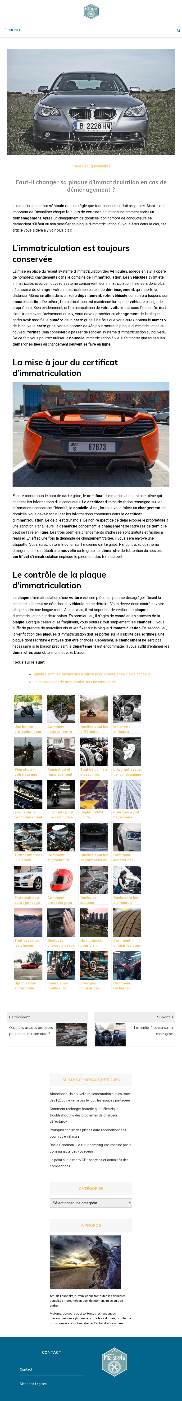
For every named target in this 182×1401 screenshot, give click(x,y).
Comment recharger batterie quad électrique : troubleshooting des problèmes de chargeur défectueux (85, 1115)
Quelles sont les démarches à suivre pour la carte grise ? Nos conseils (92, 674)
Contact (26, 1370)
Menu (14, 30)
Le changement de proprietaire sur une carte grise (74, 682)
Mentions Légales (33, 1384)
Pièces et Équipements (91, 166)
